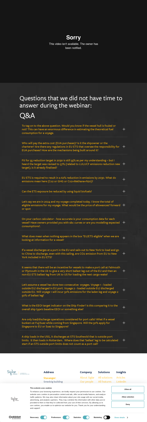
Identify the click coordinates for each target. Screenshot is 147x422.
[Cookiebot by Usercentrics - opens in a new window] (15, 417)
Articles (120, 377)
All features (104, 381)
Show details (119, 417)
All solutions (105, 377)
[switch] (66, 417)
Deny (128, 404)
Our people (86, 381)
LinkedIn (121, 381)
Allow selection (128, 397)
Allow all (127, 389)
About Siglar (87, 377)
